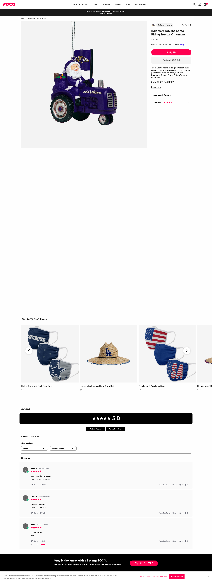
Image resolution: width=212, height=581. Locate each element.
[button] (35, 485)
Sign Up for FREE (144, 563)
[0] (205, 4)
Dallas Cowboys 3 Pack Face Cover (37, 386)
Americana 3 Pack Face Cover (152, 386)
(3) (190, 25)
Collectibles (140, 4)
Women (106, 4)
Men (95, 4)
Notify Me (171, 52)
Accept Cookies (177, 576)
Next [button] (186, 351)
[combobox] (34, 448)
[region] (106, 576)
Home (117, 4)
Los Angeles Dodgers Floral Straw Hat (97, 386)
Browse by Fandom (79, 4)
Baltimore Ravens (165, 25)
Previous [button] (29, 351)
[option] (106, 12)
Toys (128, 4)
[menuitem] (79, 4)
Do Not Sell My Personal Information (153, 576)
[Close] (208, 576)
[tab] (95, 429)
